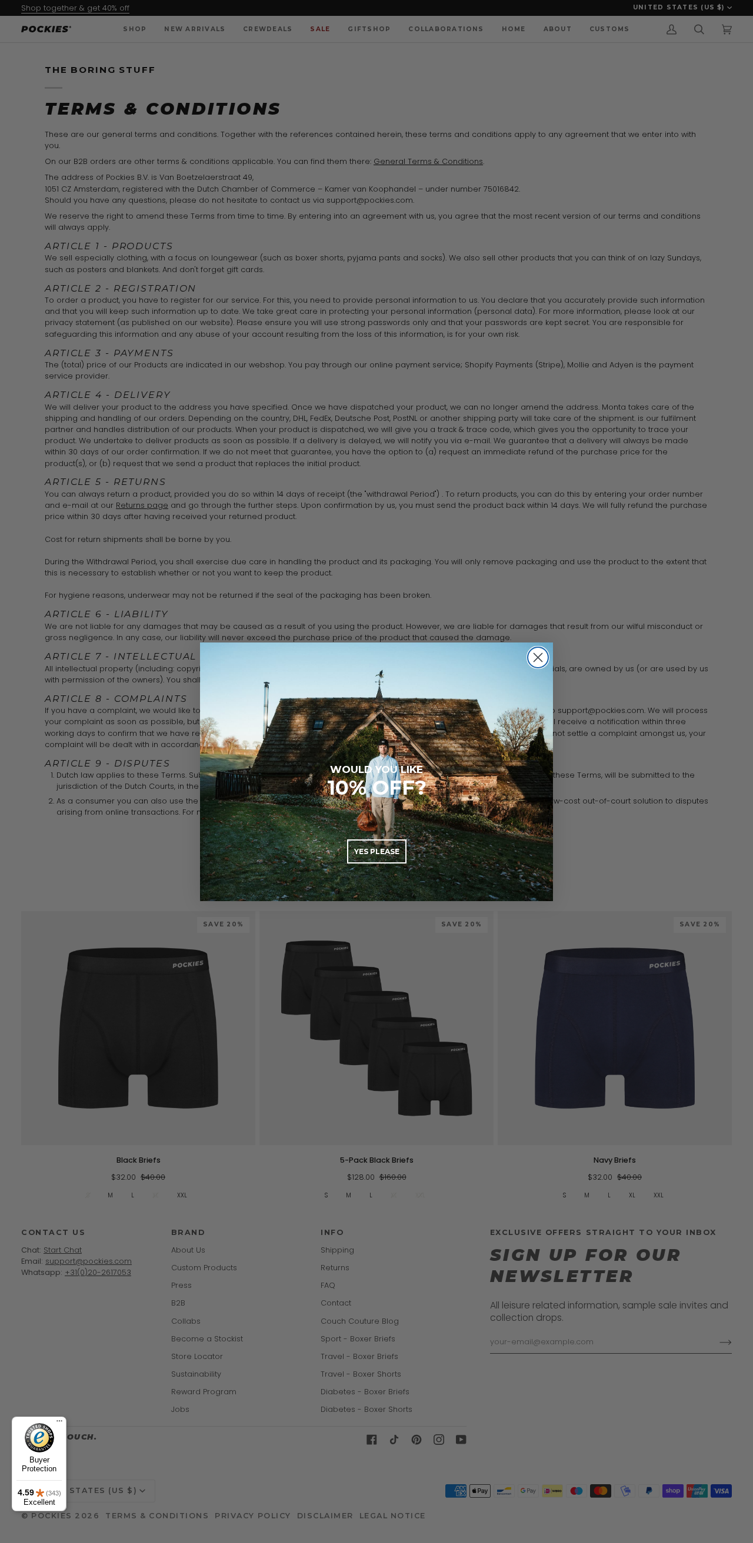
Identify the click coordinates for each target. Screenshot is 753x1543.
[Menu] (59, 1424)
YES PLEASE (376, 851)
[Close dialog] (538, 657)
